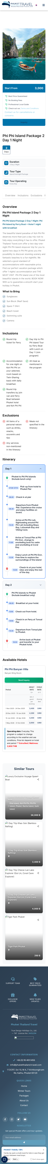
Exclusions (36, 195)
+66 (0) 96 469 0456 (26, 1060)
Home (24, 1086)
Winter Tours (24, 1090)
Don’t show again (38, 1159)
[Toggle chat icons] (4, 1159)
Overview (10, 195)
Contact (24, 1105)
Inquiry (24, 122)
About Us (24, 1100)
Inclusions (23, 195)
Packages (24, 1095)
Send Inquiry (24, 680)
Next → (15, 1159)
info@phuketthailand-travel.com (25, 1064)
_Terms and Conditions (29, 108)
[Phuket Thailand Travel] (24, 1019)
